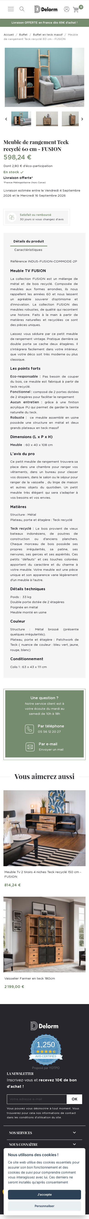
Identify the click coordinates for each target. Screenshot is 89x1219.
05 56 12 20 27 (49, 731)
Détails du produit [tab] (28, 241)
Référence (18, 261)
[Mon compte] (66, 8)
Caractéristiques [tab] (28, 250)
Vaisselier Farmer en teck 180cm (29, 978)
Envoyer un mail (51, 749)
